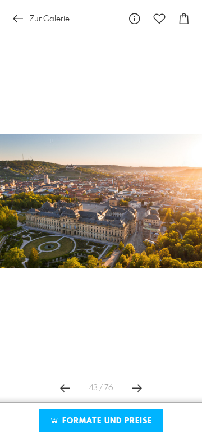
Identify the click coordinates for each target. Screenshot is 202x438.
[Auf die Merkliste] (159, 18)
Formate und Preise (105, 421)
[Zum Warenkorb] (184, 18)
